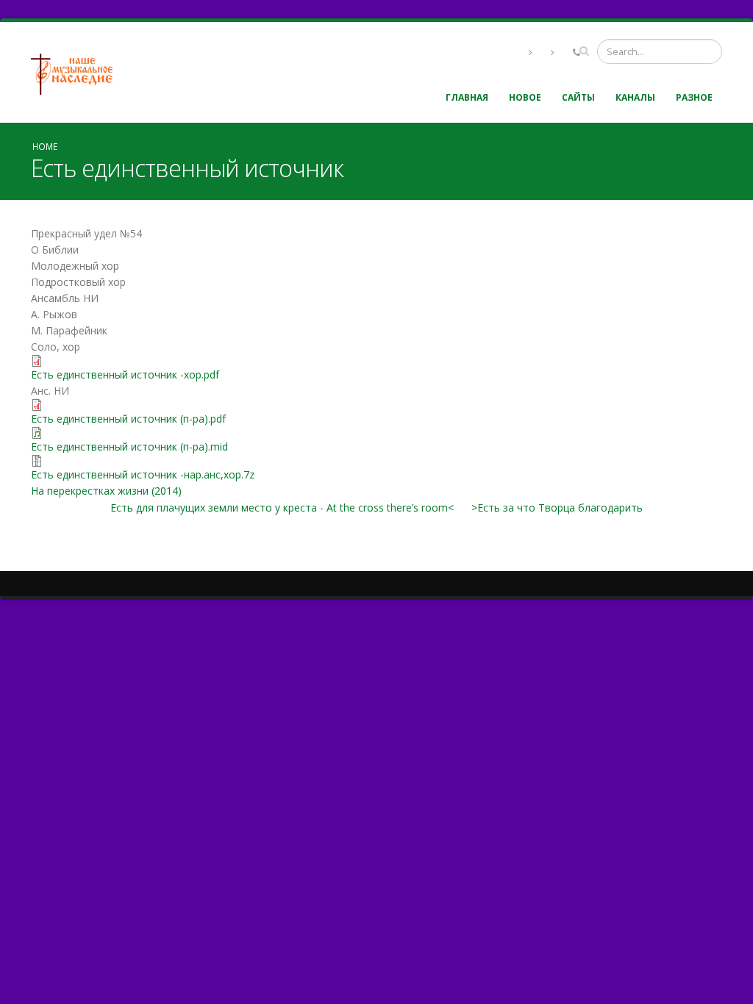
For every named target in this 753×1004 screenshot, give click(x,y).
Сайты (578, 97)
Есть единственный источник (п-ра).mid (129, 446)
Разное (694, 97)
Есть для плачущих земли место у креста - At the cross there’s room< (282, 507)
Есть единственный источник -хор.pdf (125, 374)
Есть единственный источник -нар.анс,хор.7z (142, 474)
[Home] (77, 72)
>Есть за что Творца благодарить (557, 507)
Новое (525, 97)
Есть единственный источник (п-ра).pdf (128, 419)
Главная (467, 97)
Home (44, 146)
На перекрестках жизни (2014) (106, 491)
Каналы (635, 97)
